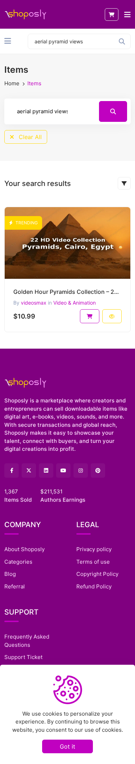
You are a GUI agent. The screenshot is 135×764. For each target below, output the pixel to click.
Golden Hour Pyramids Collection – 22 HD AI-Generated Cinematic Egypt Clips (67, 291)
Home (11, 83)
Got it (67, 746)
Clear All (29, 136)
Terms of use (93, 561)
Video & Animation (74, 303)
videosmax (33, 303)
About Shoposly (24, 549)
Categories (18, 561)
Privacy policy (94, 549)
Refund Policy (94, 586)
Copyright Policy (97, 573)
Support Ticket (23, 657)
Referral (14, 586)
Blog (10, 573)
